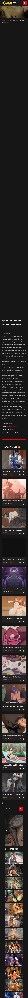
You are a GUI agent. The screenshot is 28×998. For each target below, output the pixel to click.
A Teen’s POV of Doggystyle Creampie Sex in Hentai (14, 530)
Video (7, 20)
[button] (1, 9)
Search (21, 809)
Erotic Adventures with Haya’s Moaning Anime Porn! (14, 589)
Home (3, 20)
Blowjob (15, 426)
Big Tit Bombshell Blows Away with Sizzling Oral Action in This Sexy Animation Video (14, 559)
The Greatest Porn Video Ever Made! (14, 794)
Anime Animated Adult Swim (13, 501)
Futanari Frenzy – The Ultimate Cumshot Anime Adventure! (14, 471)
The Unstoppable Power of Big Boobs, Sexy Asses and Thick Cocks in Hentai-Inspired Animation (14, 736)
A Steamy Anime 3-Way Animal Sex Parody (14, 618)
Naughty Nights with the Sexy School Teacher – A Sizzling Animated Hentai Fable (14, 765)
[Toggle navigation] (25, 3)
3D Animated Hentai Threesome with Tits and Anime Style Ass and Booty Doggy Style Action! (14, 677)
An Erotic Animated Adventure (13, 706)
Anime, (10, 426)
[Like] (20, 475)
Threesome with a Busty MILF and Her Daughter (14, 648)
